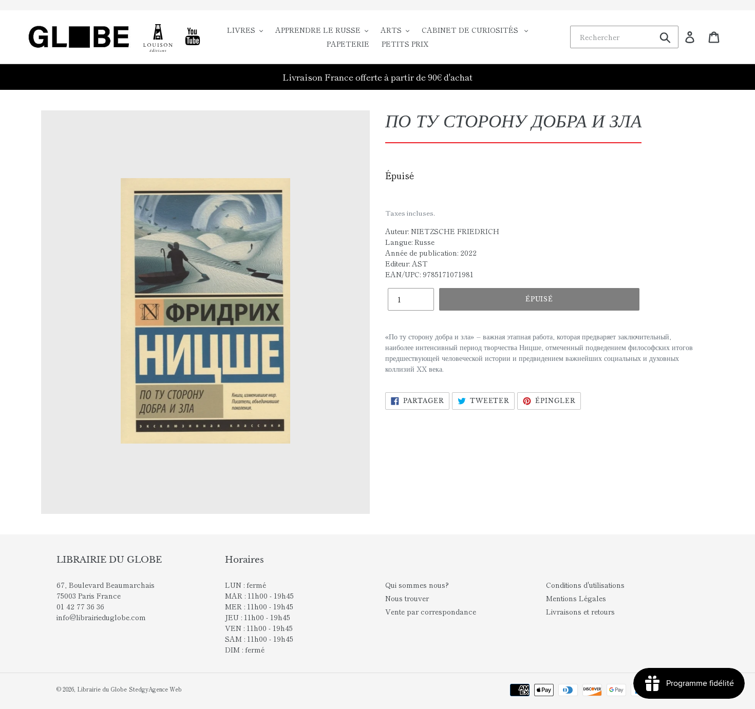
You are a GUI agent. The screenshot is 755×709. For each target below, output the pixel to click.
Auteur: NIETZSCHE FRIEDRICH (442, 231)
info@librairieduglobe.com (101, 617)
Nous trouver (407, 598)
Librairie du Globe (102, 689)
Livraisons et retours (580, 611)
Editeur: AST (406, 263)
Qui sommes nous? (417, 585)
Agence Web (165, 689)
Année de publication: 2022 (431, 252)
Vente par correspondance (430, 611)
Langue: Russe (410, 242)
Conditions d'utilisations (585, 585)
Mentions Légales (576, 598)
